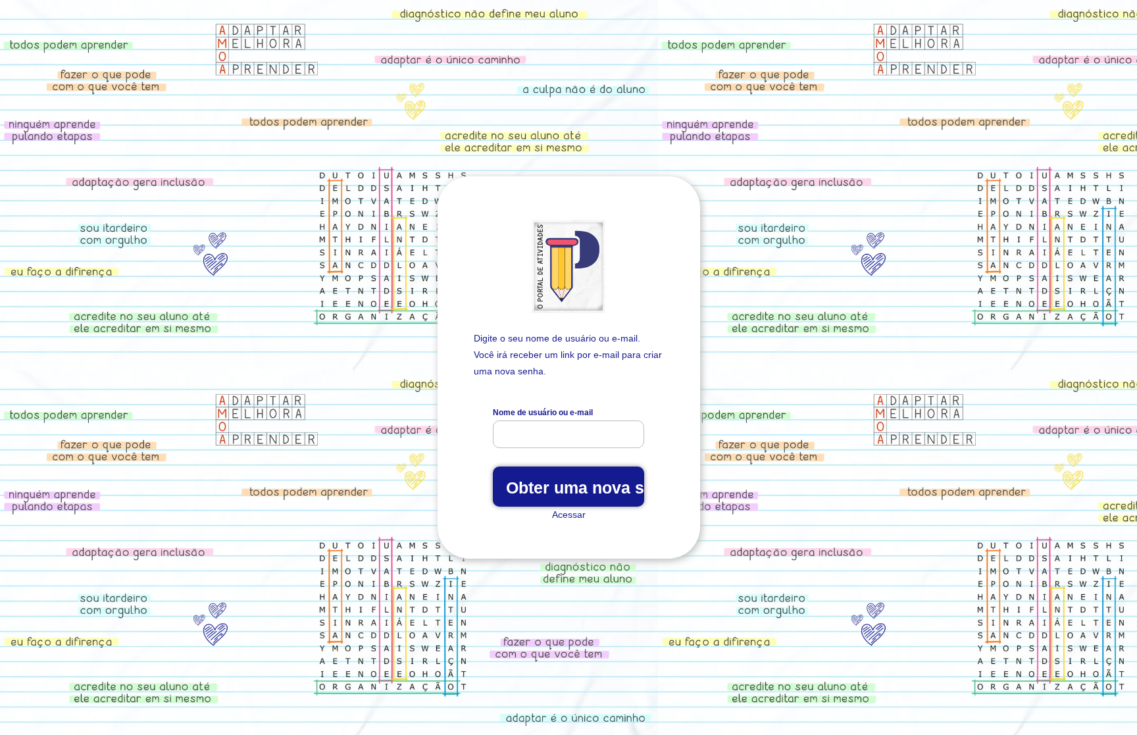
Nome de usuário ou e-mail (543, 412)
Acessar (569, 514)
